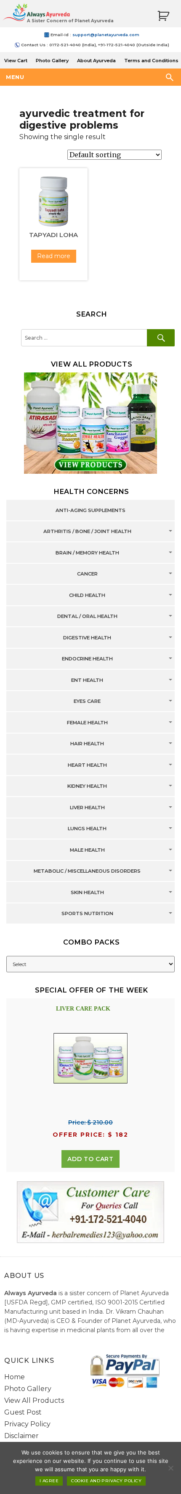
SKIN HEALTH (87, 892)
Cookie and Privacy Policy (106, 1480)
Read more (53, 256)
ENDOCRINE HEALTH (87, 659)
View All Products (34, 1400)
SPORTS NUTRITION (87, 914)
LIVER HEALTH (87, 807)
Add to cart (90, 1159)
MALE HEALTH (87, 850)
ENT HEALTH (87, 680)
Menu (15, 77)
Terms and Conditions (151, 60)
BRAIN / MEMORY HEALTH (87, 553)
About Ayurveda (96, 60)
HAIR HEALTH (87, 744)
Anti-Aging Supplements (90, 510)
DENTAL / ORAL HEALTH (87, 617)
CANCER (87, 574)
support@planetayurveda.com (105, 34)
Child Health (87, 595)
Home (14, 1377)
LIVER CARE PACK (83, 1009)
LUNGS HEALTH (87, 829)
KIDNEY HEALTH (87, 786)
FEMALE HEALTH (87, 723)
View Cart (15, 60)
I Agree (49, 1480)
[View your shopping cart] (163, 16)
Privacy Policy (27, 1424)
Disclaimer (21, 1436)
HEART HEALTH (87, 765)
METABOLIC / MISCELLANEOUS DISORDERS (87, 871)
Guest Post (23, 1412)
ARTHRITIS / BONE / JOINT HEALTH (87, 532)
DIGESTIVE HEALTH (87, 638)
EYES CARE (87, 702)
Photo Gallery (52, 60)
